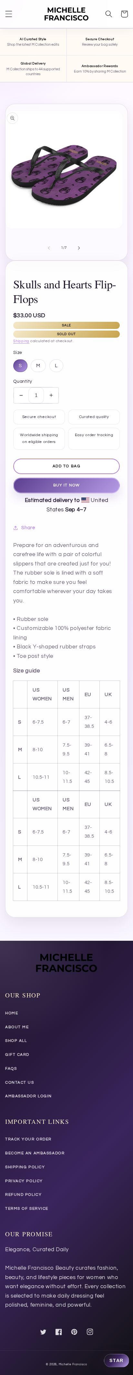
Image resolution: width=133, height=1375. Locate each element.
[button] (8, 14)
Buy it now (66, 485)
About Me (17, 1027)
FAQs (11, 1068)
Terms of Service (26, 1208)
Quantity (22, 381)
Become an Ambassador (35, 1153)
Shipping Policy (25, 1167)
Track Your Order (28, 1139)
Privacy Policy (24, 1181)
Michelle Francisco (73, 1364)
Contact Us (19, 1082)
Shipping (21, 341)
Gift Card (17, 1055)
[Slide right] (79, 248)
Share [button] (28, 527)
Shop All (16, 1041)
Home (11, 1013)
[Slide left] (49, 248)
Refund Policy (23, 1195)
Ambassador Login (28, 1096)
